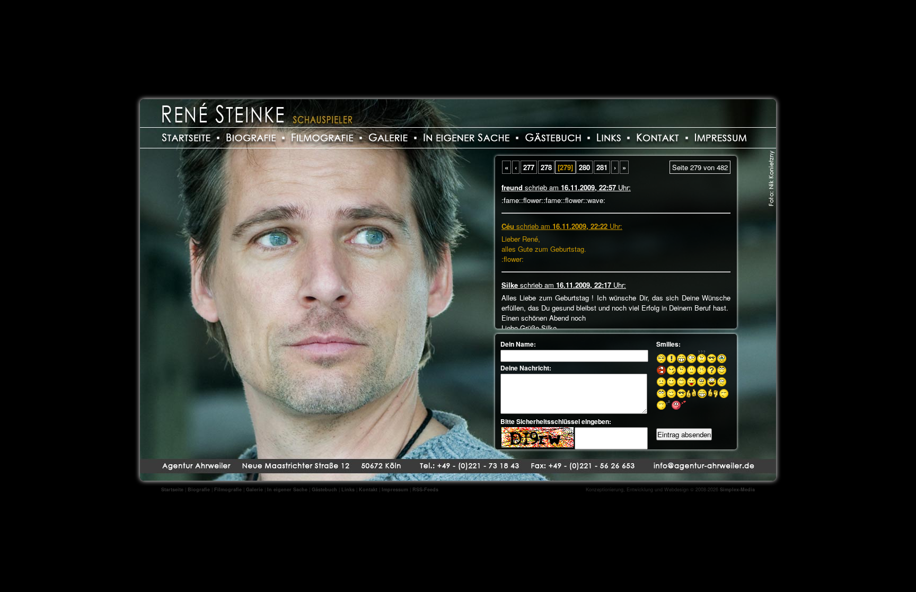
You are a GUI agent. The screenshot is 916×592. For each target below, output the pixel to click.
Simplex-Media (737, 489)
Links (348, 489)
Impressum (395, 489)
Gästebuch (324, 489)
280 (584, 167)
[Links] (609, 137)
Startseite (172, 489)
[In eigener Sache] (466, 137)
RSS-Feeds (425, 489)
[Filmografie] (322, 137)
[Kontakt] (658, 137)
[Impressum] (720, 137)
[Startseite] (186, 137)
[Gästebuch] (553, 137)
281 (601, 167)
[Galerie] (388, 137)
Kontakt (368, 489)
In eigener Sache (287, 489)
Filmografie (228, 489)
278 (546, 167)
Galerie (254, 489)
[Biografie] (251, 137)
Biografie (199, 489)
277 (528, 167)
